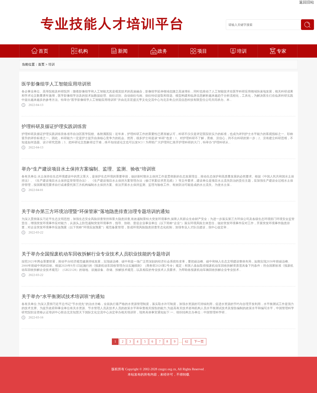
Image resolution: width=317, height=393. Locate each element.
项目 (202, 51)
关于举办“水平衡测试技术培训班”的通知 (63, 296)
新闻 (123, 51)
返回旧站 (306, 2)
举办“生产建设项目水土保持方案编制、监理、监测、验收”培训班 (89, 168)
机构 (83, 51)
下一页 (199, 341)
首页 (43, 51)
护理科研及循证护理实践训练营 (54, 126)
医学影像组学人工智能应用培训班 (56, 83)
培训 (242, 51)
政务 (162, 51)
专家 (281, 51)
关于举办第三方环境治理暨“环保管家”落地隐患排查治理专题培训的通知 (96, 211)
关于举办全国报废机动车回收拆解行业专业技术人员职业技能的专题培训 (96, 253)
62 (186, 341)
